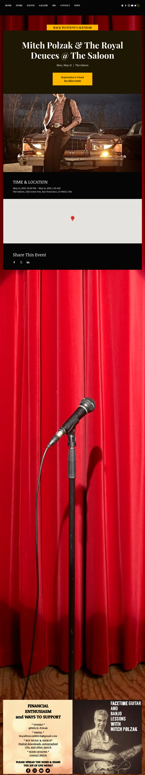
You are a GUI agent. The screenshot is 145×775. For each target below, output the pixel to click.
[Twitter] (135, 5)
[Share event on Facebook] (14, 262)
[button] (138, 5)
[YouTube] (132, 5)
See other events (72, 80)
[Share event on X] (21, 262)
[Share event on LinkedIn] (28, 262)
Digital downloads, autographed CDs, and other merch (38, 745)
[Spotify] (122, 5)
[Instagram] (128, 5)
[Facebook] (125, 5)
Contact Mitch (38, 755)
